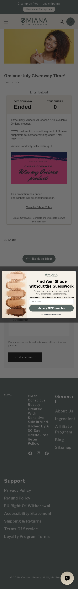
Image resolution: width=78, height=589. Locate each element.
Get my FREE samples (51, 308)
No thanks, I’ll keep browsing (51, 314)
